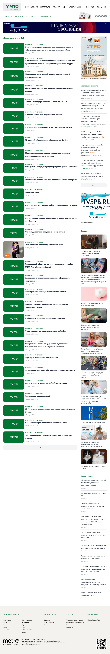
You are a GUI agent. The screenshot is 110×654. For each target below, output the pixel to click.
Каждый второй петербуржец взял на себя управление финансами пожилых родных (92, 351)
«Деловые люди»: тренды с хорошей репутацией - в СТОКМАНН (91, 253)
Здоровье (25, 622)
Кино (82, 98)
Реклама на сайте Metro (75, 622)
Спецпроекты (21, 16)
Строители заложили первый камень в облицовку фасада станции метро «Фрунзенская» (92, 163)
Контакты (69, 627)
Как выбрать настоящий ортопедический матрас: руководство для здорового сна (92, 444)
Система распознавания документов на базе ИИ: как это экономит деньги (92, 506)
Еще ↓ (99, 7)
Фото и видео (27, 620)
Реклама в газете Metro (74, 620)
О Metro (90, 7)
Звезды (33, 16)
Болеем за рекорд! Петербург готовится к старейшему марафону (92, 375)
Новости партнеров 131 (34, 44)
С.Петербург (85, 111)
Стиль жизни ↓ (76, 7)
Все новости (31, 7)
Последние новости (89, 86)
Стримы (8, 16)
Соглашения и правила (74, 625)
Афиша (6, 630)
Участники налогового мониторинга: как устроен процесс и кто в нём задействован (93, 582)
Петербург (45, 7)
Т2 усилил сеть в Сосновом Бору (93, 423)
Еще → (40, 448)
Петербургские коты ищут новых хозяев (93, 467)
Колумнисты (48, 625)
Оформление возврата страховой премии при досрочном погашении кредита (93, 482)
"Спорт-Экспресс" (36, 644)
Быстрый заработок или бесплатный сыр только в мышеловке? (90, 327)
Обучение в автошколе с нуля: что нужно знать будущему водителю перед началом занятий (93, 569)
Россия (56, 7)
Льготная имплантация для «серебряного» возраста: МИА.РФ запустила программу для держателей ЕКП (93, 400)
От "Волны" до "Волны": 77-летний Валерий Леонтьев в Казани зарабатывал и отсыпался (93, 134)
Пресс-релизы (27, 630)
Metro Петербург (93, 620)
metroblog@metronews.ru (60, 643)
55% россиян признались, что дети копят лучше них (92, 304)
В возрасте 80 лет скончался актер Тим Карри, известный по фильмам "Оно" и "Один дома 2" (94, 92)
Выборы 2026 (45, 16)
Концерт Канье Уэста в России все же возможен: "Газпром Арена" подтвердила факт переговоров (93, 105)
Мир (65, 7)
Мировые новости (86, 155)
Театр (24, 627)
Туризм (24, 625)
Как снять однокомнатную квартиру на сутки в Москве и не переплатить (93, 535)
